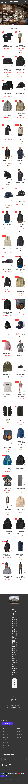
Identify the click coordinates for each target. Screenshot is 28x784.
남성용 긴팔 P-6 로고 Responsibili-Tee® (7, 94)
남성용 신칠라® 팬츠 (20, 488)
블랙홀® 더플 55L (20, 312)
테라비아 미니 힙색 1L (8, 269)
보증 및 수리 (4, 742)
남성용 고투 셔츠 (7, 488)
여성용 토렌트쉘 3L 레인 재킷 (20, 225)
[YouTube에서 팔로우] (10, 765)
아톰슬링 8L (7, 138)
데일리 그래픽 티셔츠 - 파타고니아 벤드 (7, 395)
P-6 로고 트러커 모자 (7, 204)
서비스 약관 (18, 737)
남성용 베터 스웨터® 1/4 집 (20, 114)
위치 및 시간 (4, 734)
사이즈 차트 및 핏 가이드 (6, 746)
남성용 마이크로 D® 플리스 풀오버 (20, 532)
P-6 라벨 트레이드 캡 (20, 93)
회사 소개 (14, 683)
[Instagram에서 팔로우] (6, 765)
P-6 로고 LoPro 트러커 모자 (7, 577)
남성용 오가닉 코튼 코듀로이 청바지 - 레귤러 (20, 578)
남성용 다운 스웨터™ (20, 182)
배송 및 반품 (4, 740)
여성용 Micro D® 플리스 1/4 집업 (8, 161)
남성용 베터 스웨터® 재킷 (20, 70)
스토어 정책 (18, 731)
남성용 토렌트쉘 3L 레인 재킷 (8, 225)
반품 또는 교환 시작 (6, 737)
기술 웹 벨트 (7, 333)
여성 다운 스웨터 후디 (7, 354)
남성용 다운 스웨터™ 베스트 (20, 554)
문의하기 (3, 731)
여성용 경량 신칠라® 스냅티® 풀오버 (20, 395)
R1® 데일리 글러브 (7, 419)
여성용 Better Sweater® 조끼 (20, 354)
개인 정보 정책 (19, 734)
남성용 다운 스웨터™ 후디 (20, 249)
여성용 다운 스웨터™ (7, 290)
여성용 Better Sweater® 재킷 (7, 114)
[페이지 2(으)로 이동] (17, 587)
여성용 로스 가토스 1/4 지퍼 (20, 510)
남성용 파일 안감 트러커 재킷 (7, 375)
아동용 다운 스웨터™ (20, 468)
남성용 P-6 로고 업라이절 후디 (7, 532)
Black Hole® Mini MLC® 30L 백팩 (8, 70)
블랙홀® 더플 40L (8, 447)
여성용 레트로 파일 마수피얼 (20, 138)
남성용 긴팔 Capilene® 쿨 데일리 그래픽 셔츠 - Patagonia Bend (20, 443)
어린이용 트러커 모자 (20, 333)
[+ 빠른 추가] (12, 41)
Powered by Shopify (17, 779)
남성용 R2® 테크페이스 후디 (20, 270)
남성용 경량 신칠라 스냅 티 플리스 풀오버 (20, 45)
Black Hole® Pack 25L (20, 419)
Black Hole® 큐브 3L (20, 374)
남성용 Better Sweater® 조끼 (20, 161)
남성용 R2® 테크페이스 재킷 (7, 313)
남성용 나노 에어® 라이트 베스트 (7, 554)
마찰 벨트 (7, 182)
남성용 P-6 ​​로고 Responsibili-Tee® (7, 45)
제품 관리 (3, 750)
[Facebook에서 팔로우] (2, 765)
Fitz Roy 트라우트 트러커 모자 (20, 202)
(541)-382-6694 (14, 703)
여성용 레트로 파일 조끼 (7, 249)
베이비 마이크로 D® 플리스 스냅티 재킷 (7, 469)
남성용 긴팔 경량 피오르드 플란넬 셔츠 (20, 290)
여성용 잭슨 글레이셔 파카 (7, 510)
